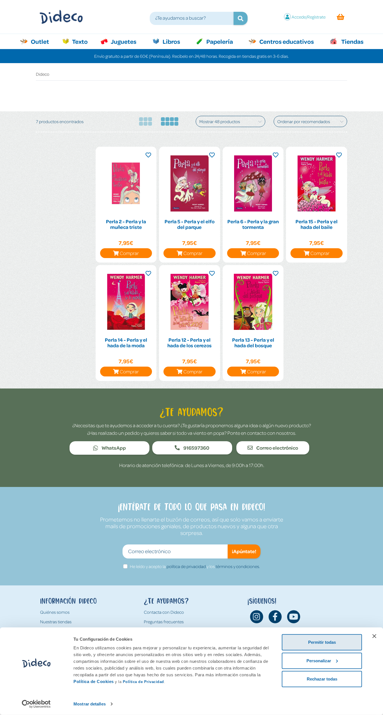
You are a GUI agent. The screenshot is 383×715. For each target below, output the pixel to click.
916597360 (196, 448)
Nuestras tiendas (55, 621)
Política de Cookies (93, 681)
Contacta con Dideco (164, 612)
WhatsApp (113, 448)
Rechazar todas (322, 679)
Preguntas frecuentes (164, 621)
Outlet (43, 41)
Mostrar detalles (89, 704)
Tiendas (351, 41)
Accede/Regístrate (309, 17)
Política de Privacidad (143, 682)
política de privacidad (186, 566)
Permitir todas (322, 642)
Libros (170, 41)
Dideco (42, 74)
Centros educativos (286, 41)
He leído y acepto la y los (195, 566)
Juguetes (123, 41)
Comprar (129, 253)
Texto (82, 41)
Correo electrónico (276, 448)
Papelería (219, 41)
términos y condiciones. (238, 566)
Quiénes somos (55, 612)
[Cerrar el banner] (374, 636)
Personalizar (318, 660)
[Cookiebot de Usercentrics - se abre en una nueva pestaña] (36, 704)
